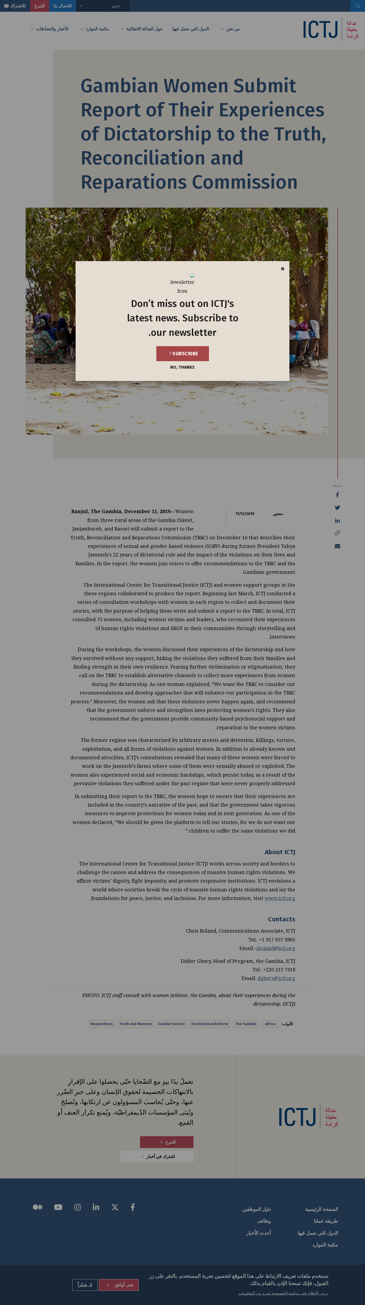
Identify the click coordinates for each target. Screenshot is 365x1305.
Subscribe (184, 354)
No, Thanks (182, 367)
